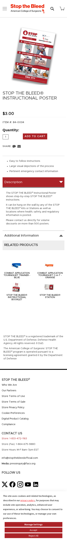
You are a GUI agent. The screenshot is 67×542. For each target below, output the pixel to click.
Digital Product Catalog (15, 419)
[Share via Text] (14, 146)
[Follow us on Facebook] (12, 484)
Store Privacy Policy (13, 407)
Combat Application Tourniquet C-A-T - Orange (50, 275)
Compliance (8, 424)
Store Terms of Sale (13, 402)
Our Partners (9, 390)
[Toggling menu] (5, 8)
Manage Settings (33, 524)
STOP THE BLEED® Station (50, 296)
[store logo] (27, 9)
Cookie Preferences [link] (13, 413)
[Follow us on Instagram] (20, 484)
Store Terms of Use (13, 396)
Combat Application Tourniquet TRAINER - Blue (17, 275)
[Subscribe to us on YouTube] (28, 484)
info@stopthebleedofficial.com (20, 458)
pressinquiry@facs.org (22, 463)
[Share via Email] (19, 146)
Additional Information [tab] (21, 235)
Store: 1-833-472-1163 (14, 438)
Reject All (33, 535)
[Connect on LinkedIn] (36, 484)
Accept (33, 530)
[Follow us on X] (5, 484)
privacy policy (27, 500)
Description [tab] (13, 182)
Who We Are (9, 385)
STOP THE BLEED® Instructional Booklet (17, 297)
